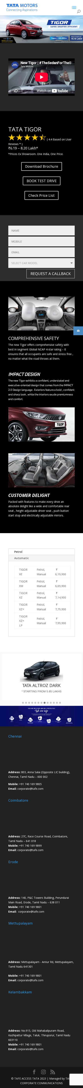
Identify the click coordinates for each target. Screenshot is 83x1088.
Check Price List (41, 195)
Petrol (18, 552)
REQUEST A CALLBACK (50, 273)
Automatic (21, 558)
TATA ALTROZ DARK (41, 685)
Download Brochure (41, 166)
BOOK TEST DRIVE (42, 180)
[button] (23, 703)
